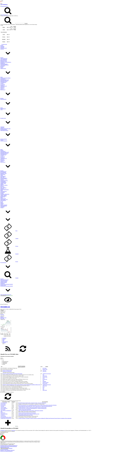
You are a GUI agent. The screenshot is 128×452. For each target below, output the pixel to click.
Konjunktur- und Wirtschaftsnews (5, 62)
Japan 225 (2, 88)
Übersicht (1, 278)
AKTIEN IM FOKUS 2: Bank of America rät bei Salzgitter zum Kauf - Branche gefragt (32, 407)
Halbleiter (2, 184)
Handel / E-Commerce (4, 185)
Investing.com (45, 379)
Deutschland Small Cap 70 (4, 79)
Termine (1, 67)
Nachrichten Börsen (3, 446)
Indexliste (1, 150)
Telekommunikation (3, 205)
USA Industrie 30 (3, 82)
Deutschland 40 (2, 78)
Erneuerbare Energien (3, 178)
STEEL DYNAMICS (4, 413)
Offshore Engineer (45, 382)
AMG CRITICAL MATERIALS (6, 410)
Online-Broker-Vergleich (4, 130)
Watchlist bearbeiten (3, 282)
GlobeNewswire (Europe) (47, 373)
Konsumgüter (2, 192)
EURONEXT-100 (3, 317)
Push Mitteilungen (3, 295)
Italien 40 (1, 316)
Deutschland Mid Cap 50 (4, 80)
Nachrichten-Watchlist (3, 280)
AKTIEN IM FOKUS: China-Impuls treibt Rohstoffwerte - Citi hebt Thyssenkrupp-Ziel (32, 408)
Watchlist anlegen (3, 285)
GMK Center (45, 375)
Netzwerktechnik (3, 200)
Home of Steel (45, 383)
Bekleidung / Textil (3, 173)
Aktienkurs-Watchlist (3, 281)
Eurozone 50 (2, 85)
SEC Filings (44, 368)
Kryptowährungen (3, 262)
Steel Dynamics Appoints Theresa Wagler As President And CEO (28, 413)
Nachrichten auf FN (3, 48)
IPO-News (2, 66)
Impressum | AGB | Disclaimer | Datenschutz (7, 450)
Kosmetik (1, 193)
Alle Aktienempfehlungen (4, 64)
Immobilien (2, 188)
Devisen (16, 261)
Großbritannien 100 (3, 86)
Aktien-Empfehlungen (10, 446)
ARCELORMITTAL (4, 408)
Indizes (1, 77)
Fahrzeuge (2, 179)
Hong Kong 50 (2, 89)
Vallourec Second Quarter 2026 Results (24, 409)
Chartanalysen (2, 65)
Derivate (16, 246)
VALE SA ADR (3, 416)
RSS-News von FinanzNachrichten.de (6, 451)
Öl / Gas (1, 201)
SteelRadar (44, 381)
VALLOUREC (3, 409)
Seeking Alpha (45, 369)
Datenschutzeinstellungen (4, 448)
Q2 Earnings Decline (7, 370)
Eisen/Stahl (2, 314)
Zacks (43, 378)
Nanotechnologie (3, 198)
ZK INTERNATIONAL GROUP (6, 417)
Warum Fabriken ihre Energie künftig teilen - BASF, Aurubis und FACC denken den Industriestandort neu (35, 406)
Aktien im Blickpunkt (3, 58)
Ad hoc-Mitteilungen (3, 4)
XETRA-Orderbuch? (3, 140)
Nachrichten (2, 46)
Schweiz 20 (2, 159)
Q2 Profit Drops (7, 371)
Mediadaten (10, 448)
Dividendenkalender (3, 129)
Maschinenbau (2, 196)
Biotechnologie (2, 174)
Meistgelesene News (3, 61)
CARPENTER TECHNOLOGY (6, 418)
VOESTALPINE (3, 407)
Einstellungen (2, 283)
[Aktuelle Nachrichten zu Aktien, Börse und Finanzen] (4, 6)
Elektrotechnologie (3, 177)
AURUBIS (2, 406)
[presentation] (2, 343)
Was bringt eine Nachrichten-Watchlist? (6, 284)
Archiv (1, 109)
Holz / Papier (2, 186)
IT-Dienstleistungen (3, 191)
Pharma (1, 202)
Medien (1, 107)
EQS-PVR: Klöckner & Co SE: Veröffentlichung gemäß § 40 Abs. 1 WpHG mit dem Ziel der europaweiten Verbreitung (37, 405)
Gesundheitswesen (3, 182)
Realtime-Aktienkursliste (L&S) (5, 128)
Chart (3, 340)
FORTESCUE (3, 412)
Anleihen (16, 238)
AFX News (44, 370)
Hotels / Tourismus (3, 187)
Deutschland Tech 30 (3, 81)
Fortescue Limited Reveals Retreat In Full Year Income (27, 412)
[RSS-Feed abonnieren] (7, 352)
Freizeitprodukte (3, 181)
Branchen (1, 98)
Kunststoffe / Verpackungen (4, 194)
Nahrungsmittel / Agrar (4, 199)
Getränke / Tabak (3, 183)
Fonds (16, 230)
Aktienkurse (2, 126)
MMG (2, 411)
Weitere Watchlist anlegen (4, 279)
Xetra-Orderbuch (5, 341)
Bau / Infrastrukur (3, 172)
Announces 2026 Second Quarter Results (12, 373)
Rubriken (1, 57)
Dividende (4, 342)
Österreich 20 (2, 87)
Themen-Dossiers (3, 68)
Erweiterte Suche (4, 44)
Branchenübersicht (3, 99)
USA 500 (1, 83)
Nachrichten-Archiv (6, 447)
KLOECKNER (3, 405)
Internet (1, 190)
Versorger (1, 207)
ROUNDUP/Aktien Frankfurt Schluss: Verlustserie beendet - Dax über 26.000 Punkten (32, 402)
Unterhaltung (2, 206)
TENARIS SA (2, 430)
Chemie (1, 175)
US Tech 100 (2, 84)
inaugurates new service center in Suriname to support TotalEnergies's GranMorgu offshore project (21, 384)
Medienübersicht (3, 108)
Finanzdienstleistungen (4, 180)
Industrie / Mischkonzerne (4, 189)
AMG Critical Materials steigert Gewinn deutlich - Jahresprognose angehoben (30, 410)
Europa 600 (2, 318)
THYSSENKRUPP (4, 402)
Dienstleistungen (3, 176)
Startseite (1, 45)
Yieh (43, 374)
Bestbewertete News (3, 60)
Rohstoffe (2, 203)
